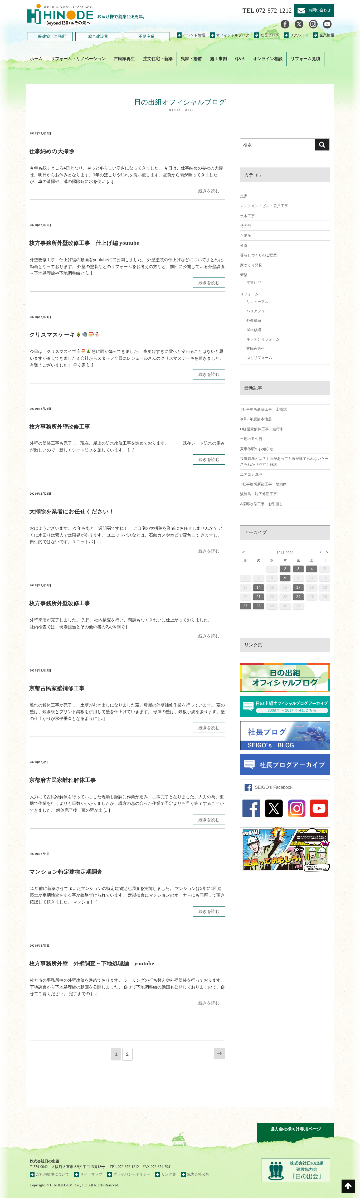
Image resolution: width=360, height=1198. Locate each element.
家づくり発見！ (253, 265)
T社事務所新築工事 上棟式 (263, 409)
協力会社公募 (198, 1174)
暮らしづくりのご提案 (258, 255)
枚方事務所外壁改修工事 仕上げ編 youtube (84, 243)
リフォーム (249, 294)
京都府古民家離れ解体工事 (62, 780)
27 (245, 606)
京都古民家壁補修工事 (57, 688)
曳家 (243, 196)
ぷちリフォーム (259, 357)
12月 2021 (285, 553)
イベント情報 (194, 35)
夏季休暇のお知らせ (256, 449)
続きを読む (209, 191)
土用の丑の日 (251, 439)
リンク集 (168, 1174)
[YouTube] (327, 24)
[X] (299, 24)
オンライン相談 (268, 58)
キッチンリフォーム (263, 339)
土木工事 (247, 216)
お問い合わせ (318, 10)
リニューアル (257, 302)
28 (258, 606)
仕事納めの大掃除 (51, 151)
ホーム (36, 58)
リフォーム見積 (305, 58)
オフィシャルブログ (232, 35)
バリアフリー (257, 311)
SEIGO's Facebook (274, 787)
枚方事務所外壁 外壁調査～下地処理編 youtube (91, 963)
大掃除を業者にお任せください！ (71, 511)
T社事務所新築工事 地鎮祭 (263, 484)
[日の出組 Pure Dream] (60, 13)
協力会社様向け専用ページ (295, 1129)
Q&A (240, 58)
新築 (243, 275)
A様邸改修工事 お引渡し (261, 504)
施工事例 (218, 58)
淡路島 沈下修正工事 (258, 494)
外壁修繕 (253, 320)
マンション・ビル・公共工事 (264, 206)
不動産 (245, 235)
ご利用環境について (52, 1174)
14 (258, 587)
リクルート (299, 35)
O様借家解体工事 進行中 (262, 429)
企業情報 (326, 35)
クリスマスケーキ (52, 335)
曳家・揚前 (191, 58)
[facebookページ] (285, 24)
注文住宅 (253, 282)
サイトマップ (91, 1174)
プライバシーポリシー (131, 1174)
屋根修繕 (253, 330)
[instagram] (313, 24)
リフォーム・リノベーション (78, 58)
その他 (245, 225)
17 (298, 587)
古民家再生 (124, 58)
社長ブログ (269, 35)
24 (298, 597)
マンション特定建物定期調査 (66, 872)
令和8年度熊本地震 (256, 419)
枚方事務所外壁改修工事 (59, 426)
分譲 (243, 245)
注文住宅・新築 (158, 58)
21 (258, 597)
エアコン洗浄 (251, 474)
